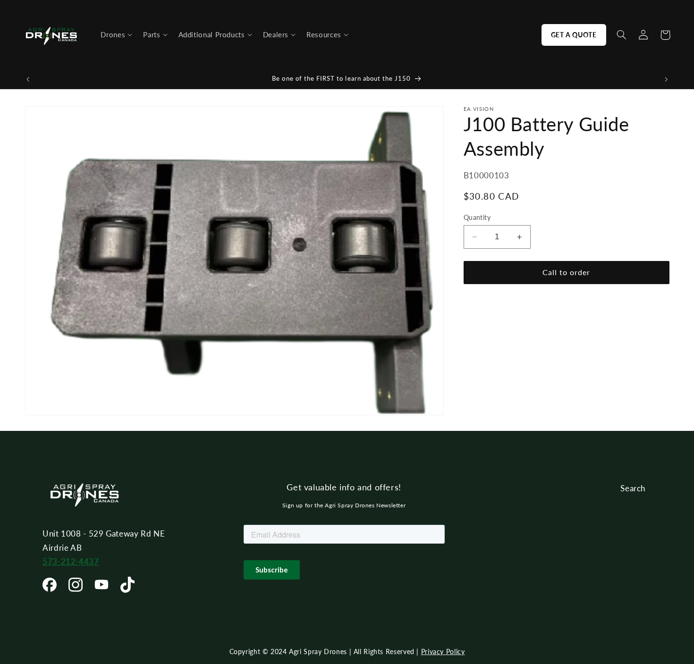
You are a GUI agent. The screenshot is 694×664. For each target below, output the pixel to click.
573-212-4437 (70, 561)
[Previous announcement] (27, 79)
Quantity (477, 217)
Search (632, 488)
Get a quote (574, 35)
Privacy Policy (443, 651)
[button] (116, 35)
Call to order (566, 272)
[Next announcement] (666, 79)
